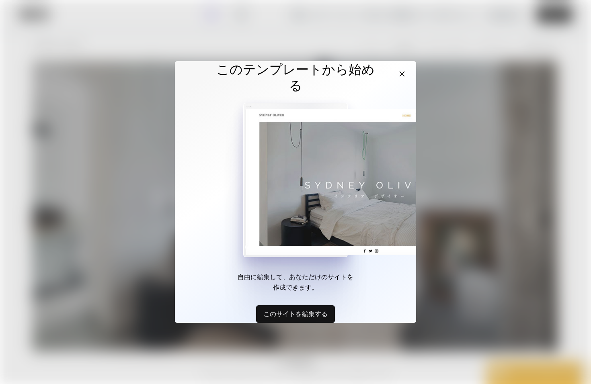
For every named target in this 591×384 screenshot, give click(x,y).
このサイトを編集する (295, 314)
